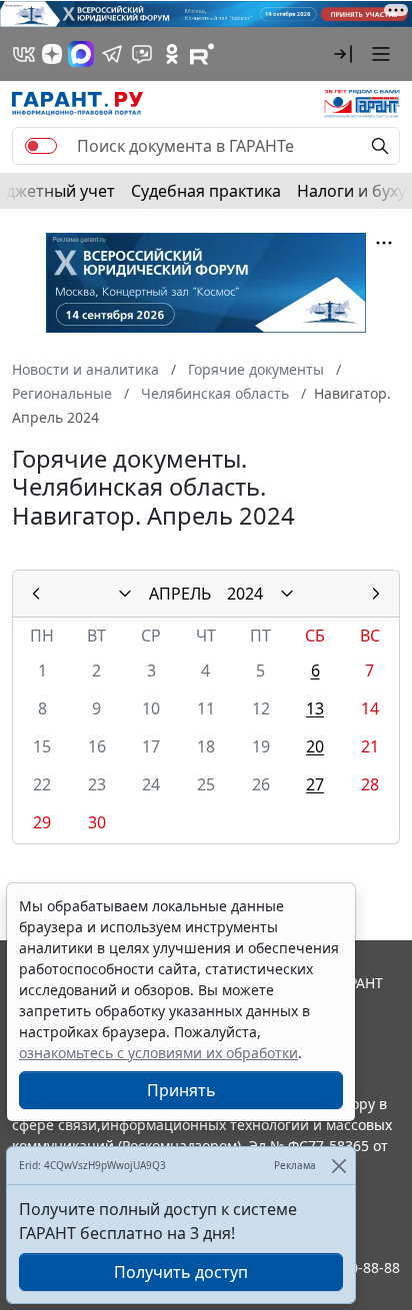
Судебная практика (206, 191)
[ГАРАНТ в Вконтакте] (24, 54)
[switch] (41, 146)
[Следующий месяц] (376, 594)
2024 (245, 594)
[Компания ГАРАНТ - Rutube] (202, 54)
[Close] (338, 1165)
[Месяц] (125, 594)
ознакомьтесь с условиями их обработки (158, 1052)
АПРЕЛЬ (180, 594)
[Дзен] (52, 54)
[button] (343, 54)
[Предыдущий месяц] (36, 594)
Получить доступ (181, 1272)
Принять (181, 1090)
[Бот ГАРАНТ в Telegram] (142, 54)
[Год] (287, 594)
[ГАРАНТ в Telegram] (112, 54)
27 (315, 784)
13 (315, 708)
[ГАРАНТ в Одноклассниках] (172, 54)
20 (315, 746)
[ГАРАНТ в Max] (81, 54)
